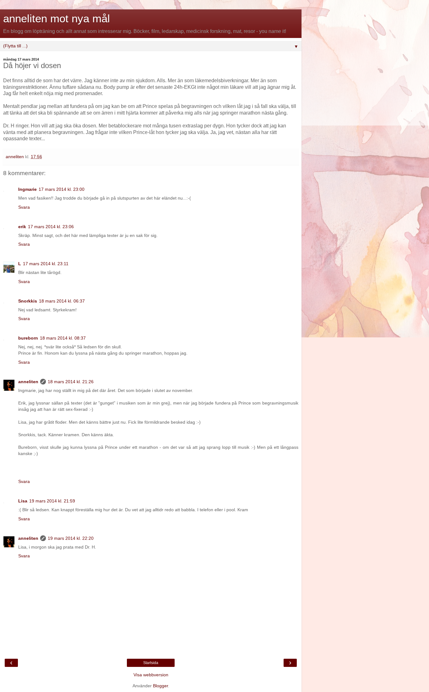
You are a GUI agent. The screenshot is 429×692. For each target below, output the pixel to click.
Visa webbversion (150, 674)
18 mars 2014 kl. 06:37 (62, 300)
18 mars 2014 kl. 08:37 (63, 338)
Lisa (22, 500)
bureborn (28, 338)
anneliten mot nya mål (56, 18)
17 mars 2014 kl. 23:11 (45, 263)
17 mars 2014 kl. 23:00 (61, 189)
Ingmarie (27, 189)
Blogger (160, 685)
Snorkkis (27, 300)
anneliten (28, 381)
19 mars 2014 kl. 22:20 (71, 538)
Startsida (150, 663)
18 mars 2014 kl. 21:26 (71, 381)
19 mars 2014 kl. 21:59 (52, 500)
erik (22, 226)
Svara (24, 207)
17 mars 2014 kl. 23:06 (51, 226)
